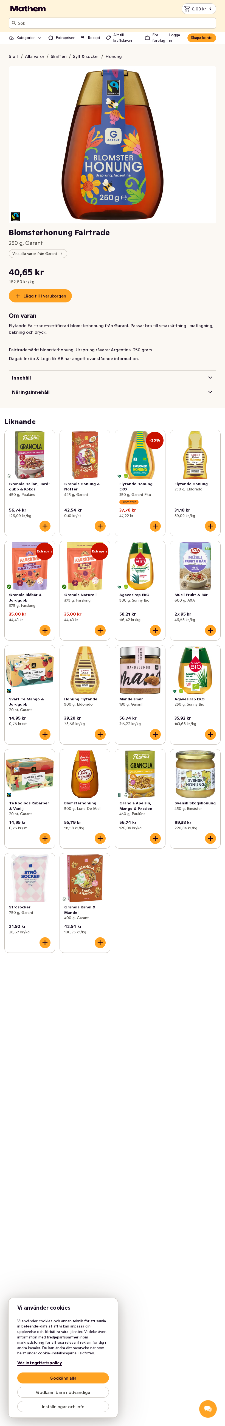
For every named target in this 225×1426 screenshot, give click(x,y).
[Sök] (14, 23)
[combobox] (116, 23)
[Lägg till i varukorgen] (45, 526)
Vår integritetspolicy (39, 1362)
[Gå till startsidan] (28, 8)
